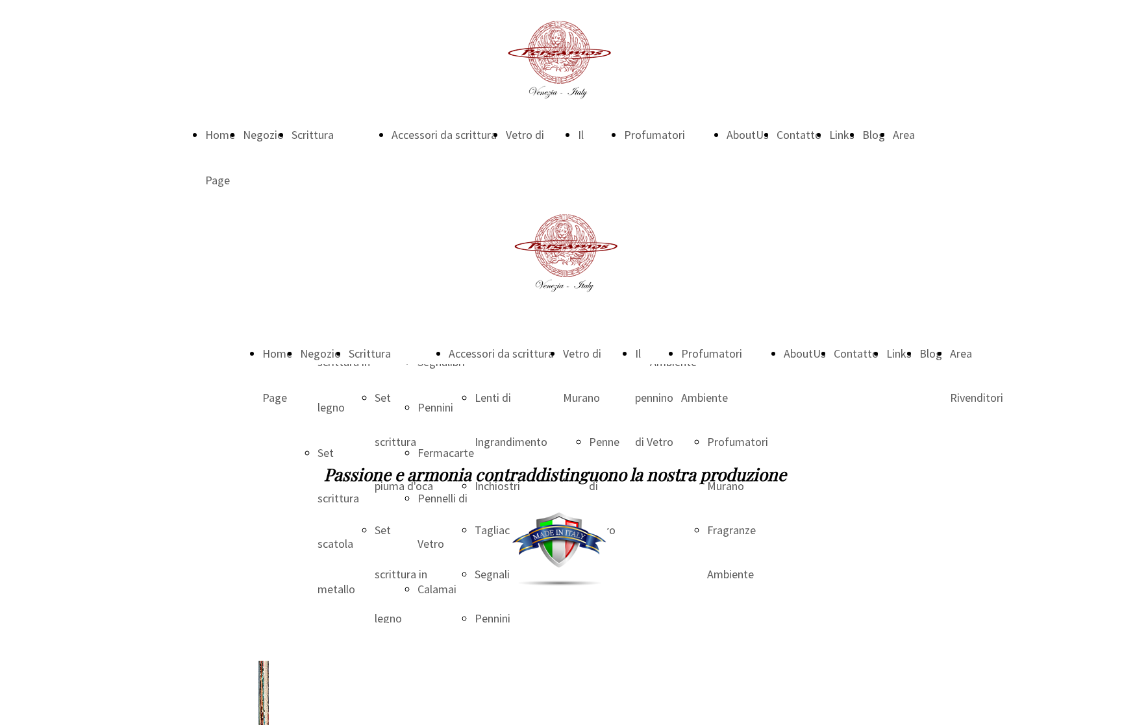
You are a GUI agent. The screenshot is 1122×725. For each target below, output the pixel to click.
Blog (873, 134)
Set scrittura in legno (401, 574)
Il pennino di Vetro (654, 397)
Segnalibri (498, 574)
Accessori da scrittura (444, 134)
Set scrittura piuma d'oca (404, 441)
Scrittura (313, 134)
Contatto (799, 134)
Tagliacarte (502, 529)
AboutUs (748, 134)
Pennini (492, 618)
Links (841, 134)
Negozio (263, 134)
